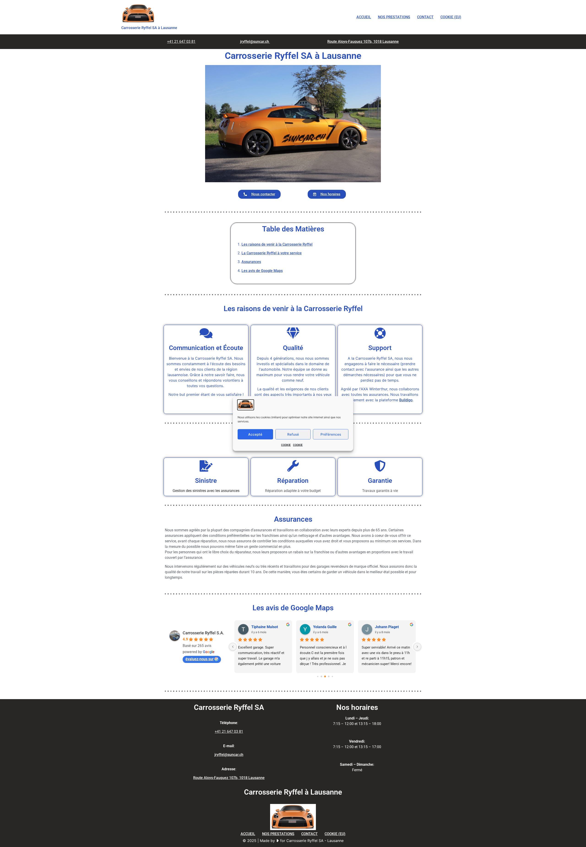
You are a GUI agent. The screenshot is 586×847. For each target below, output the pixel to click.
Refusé (293, 434)
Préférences (330, 434)
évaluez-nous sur (199, 659)
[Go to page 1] (321, 676)
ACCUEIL (363, 17)
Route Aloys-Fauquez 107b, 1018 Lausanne (363, 41)
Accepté (255, 434)
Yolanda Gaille (325, 627)
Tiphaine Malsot (264, 627)
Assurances (251, 262)
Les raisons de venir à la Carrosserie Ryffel (276, 244)
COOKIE (286, 445)
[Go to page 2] (325, 676)
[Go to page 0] (317, 676)
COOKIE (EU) (450, 17)
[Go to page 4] (332, 676)
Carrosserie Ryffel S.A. (203, 632)
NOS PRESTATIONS (394, 17)
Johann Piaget (387, 627)
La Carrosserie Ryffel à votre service (271, 253)
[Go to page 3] (329, 676)
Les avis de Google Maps (262, 271)
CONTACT (425, 17)
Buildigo (405, 400)
